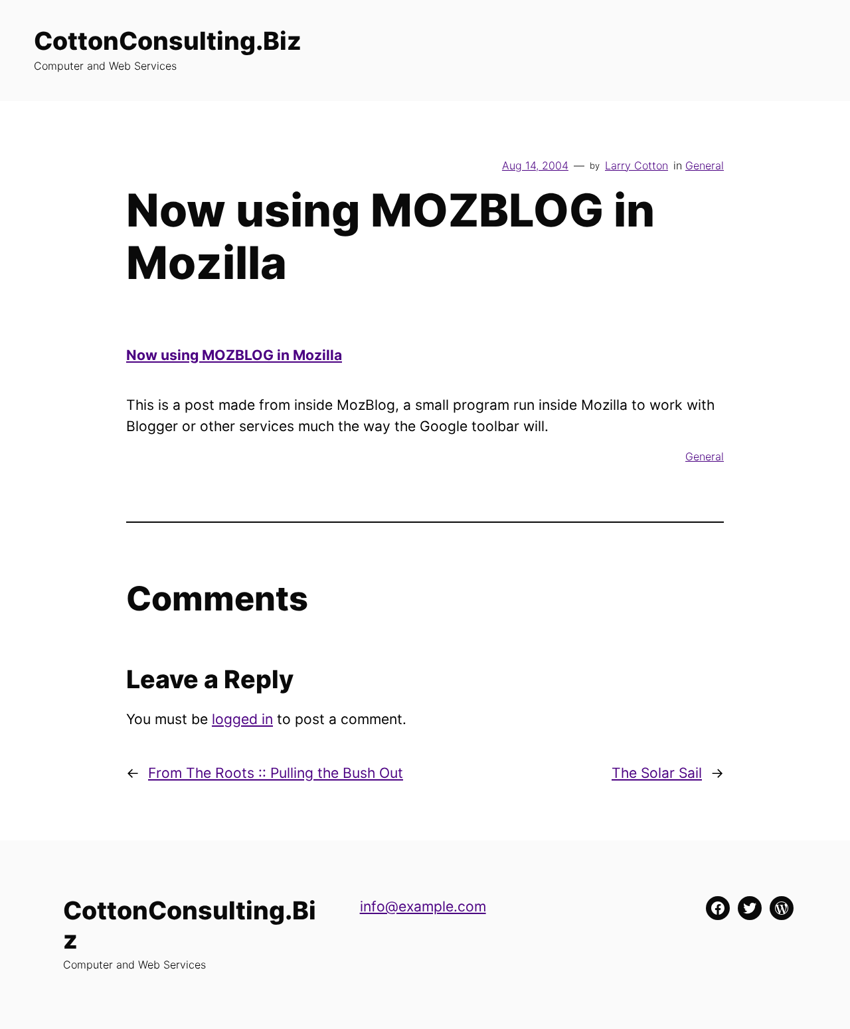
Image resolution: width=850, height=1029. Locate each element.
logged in (242, 719)
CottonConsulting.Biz (167, 41)
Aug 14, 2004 (535, 165)
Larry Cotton (636, 165)
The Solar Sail (657, 773)
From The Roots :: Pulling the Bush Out (275, 773)
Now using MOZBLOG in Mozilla (234, 355)
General (704, 165)
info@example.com (423, 906)
